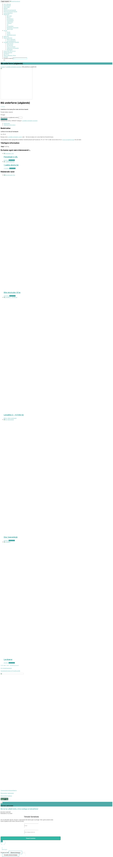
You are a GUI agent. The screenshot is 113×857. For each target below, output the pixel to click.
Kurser (5, 30)
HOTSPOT (6, 54)
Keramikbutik (7, 5)
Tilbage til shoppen (15, 852)
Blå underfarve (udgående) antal (9, 117)
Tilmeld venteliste (30, 838)
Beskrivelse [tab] (7, 123)
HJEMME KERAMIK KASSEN (11, 42)
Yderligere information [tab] (9, 125)
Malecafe (6, 36)
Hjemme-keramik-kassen (10, 11)
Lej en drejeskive (8, 13)
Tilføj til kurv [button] (12, 160)
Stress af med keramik (10, 10)
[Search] (4, 60)
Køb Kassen (10, 43)
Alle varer (9, 16)
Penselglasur (10, 20)
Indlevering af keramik (13, 48)
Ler (7, 24)
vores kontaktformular (68, 139)
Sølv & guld (10, 29)
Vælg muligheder (12, 418)
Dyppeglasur (10, 19)
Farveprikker (10, 26)
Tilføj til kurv (4, 119)
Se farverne (10, 45)
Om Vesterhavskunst (6, 668)
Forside (3, 67)
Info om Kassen (11, 46)
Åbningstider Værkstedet (7, 793)
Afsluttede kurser (11, 35)
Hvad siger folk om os (10, 51)
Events (8, 33)
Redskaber (10, 49)
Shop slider (7, 7)
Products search (8, 58)
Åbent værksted (8, 38)
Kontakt (6, 57)
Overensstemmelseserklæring (9, 790)
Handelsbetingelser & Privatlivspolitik (10, 671)
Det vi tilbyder (7, 4)
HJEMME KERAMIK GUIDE (15, 137)
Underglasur (10, 22)
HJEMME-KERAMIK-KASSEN (13, 67)
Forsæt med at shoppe (10, 855)
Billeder (6, 8)
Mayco (9, 17)
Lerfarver (9, 23)
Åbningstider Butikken (6, 796)
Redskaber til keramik (12, 27)
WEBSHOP (6, 14)
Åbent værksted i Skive (10, 55)
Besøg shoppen (8, 52)
